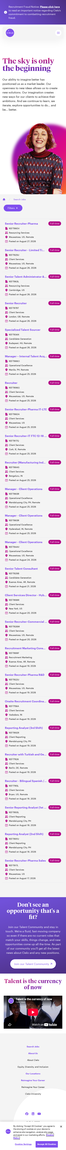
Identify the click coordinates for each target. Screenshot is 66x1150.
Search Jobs (20, 199)
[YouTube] (39, 1114)
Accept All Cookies (46, 1144)
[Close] (61, 1126)
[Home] (4, 199)
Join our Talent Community (31, 964)
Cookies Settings (23, 1144)
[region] (33, 1136)
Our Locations (33, 1073)
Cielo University (33, 1093)
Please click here (50, 6)
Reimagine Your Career (33, 1087)
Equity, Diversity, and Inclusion (33, 1066)
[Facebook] (27, 1114)
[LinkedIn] (33, 1114)
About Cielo (33, 1060)
